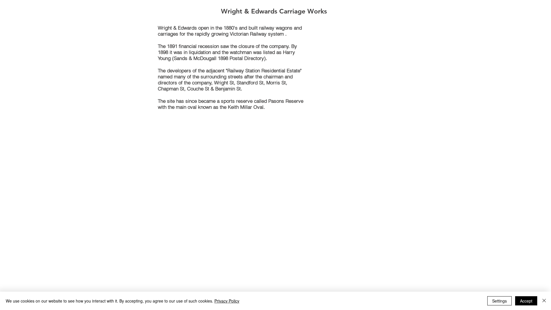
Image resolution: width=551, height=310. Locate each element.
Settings (499, 301)
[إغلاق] (544, 300)
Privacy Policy (226, 301)
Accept (526, 301)
